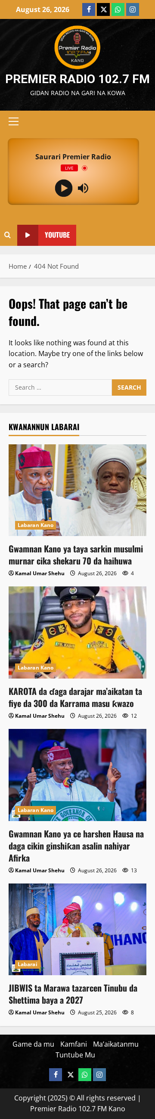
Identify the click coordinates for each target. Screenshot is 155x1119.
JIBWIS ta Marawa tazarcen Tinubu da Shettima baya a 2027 (73, 993)
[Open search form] (7, 235)
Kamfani (73, 1044)
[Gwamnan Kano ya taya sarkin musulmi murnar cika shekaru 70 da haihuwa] (77, 490)
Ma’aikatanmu (116, 1044)
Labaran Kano (35, 525)
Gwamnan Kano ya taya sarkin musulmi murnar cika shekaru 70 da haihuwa (76, 554)
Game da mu (33, 1044)
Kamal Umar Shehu (40, 573)
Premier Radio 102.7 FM (77, 79)
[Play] (63, 188)
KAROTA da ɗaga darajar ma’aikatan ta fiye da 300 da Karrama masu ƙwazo (75, 697)
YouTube (57, 235)
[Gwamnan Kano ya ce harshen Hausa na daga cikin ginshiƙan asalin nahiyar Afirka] (77, 775)
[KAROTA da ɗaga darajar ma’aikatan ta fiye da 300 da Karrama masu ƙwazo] (77, 632)
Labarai (27, 964)
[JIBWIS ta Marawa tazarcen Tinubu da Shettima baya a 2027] (77, 929)
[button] (13, 121)
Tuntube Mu (75, 1055)
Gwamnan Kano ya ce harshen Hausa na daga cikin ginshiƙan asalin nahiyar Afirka (76, 845)
